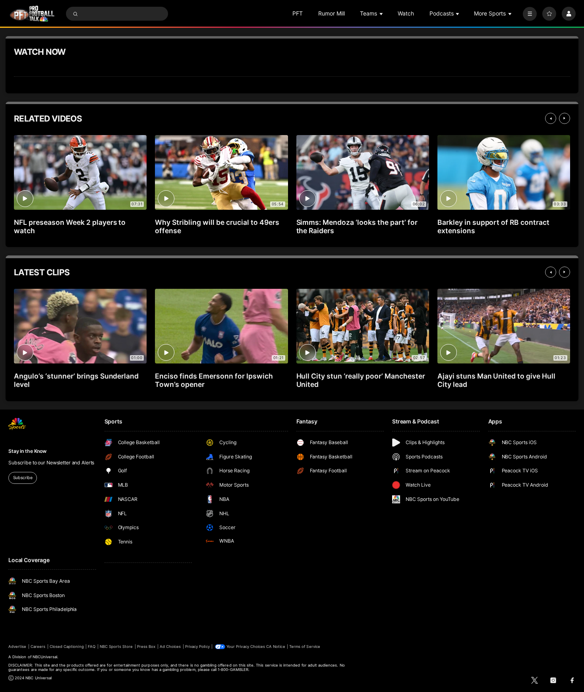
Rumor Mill (331, 13)
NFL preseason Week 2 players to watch (70, 226)
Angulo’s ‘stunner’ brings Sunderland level (76, 380)
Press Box (146, 646)
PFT (297, 13)
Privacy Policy (197, 646)
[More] (530, 14)
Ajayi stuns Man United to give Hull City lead (496, 380)
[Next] (564, 118)
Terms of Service (304, 646)
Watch (406, 13)
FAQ (91, 646)
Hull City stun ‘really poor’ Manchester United (360, 380)
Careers (38, 646)
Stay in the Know (27, 451)
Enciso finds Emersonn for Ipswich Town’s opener (214, 380)
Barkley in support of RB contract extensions (493, 226)
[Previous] (550, 118)
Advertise (17, 646)
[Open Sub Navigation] (381, 13)
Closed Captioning (67, 646)
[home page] (32, 13)
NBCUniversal (45, 657)
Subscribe (23, 477)
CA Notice (275, 646)
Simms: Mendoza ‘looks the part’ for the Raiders (357, 226)
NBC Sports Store (116, 646)
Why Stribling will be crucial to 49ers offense (217, 226)
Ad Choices (170, 646)
